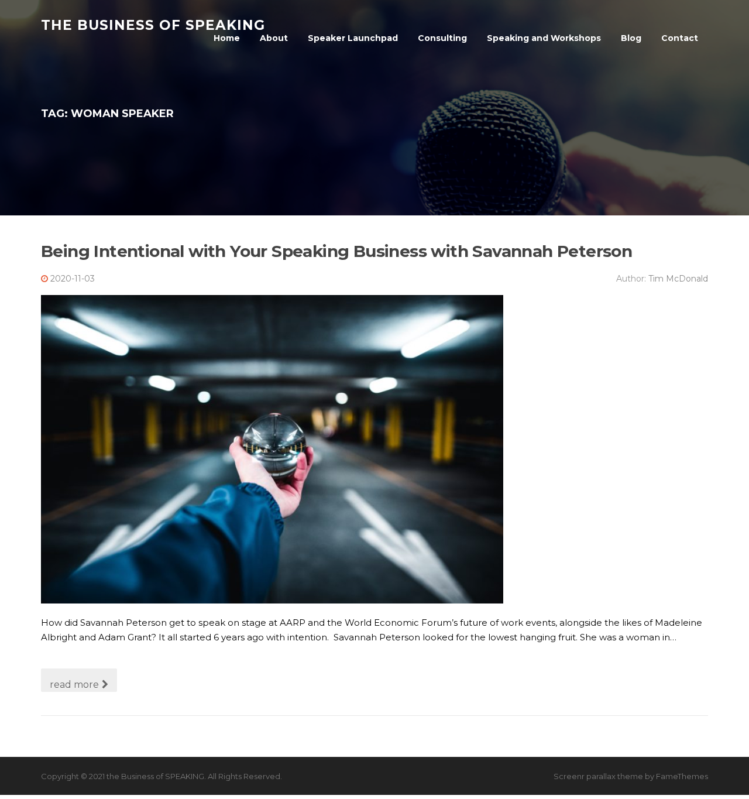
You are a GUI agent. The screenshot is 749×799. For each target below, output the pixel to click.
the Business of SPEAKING (153, 24)
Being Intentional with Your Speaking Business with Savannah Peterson (336, 251)
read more (74, 684)
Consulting (442, 38)
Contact (679, 38)
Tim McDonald (678, 278)
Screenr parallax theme (598, 776)
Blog (631, 38)
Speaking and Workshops (544, 38)
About (274, 38)
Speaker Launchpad (353, 38)
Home (227, 38)
